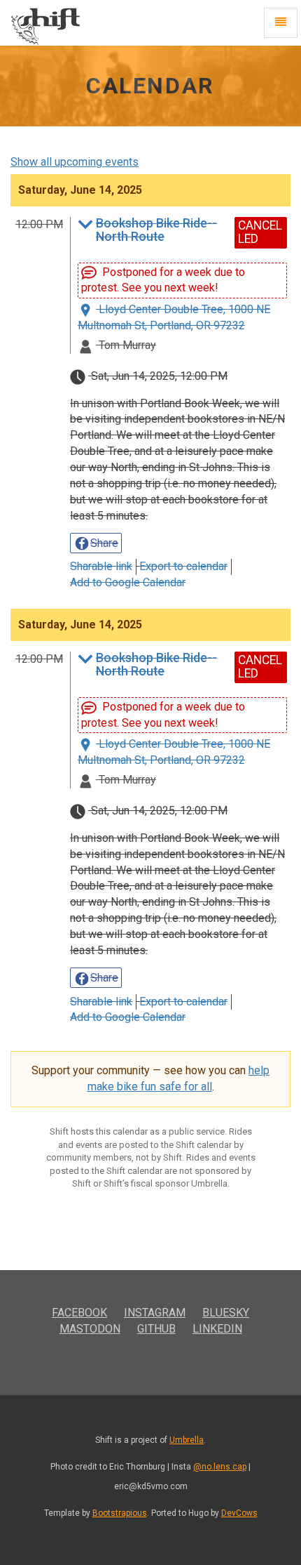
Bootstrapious (119, 1513)
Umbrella (186, 1440)
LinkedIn (217, 1328)
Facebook (79, 1312)
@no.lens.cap (219, 1467)
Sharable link (101, 566)
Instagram (155, 1312)
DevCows (239, 1513)
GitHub (156, 1328)
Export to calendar (183, 566)
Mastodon (89, 1328)
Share (104, 543)
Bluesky (225, 1312)
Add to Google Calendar (128, 582)
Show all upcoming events (74, 162)
